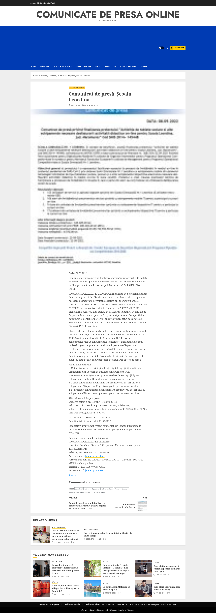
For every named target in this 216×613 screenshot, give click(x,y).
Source (72, 475)
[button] (166, 47)
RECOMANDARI (58, 562)
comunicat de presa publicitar (80, 492)
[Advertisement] (91, 44)
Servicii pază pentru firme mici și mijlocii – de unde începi (108, 534)
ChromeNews (116, 610)
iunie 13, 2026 (110, 593)
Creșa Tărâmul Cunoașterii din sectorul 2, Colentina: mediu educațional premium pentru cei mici (66, 534)
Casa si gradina (128, 66)
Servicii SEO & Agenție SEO (51, 604)
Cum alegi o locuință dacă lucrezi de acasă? (167, 588)
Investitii (109, 66)
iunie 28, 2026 (161, 575)
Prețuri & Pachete (168, 604)
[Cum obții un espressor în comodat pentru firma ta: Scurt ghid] (143, 568)
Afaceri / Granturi (77, 88)
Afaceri (105, 562)
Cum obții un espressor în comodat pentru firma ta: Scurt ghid (167, 569)
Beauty (98, 66)
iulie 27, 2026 (110, 577)
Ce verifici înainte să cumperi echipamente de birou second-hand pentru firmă (65, 569)
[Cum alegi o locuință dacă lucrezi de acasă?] (143, 588)
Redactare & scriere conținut (146, 604)
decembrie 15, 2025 (61, 542)
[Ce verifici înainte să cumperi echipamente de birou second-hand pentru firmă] (41, 568)
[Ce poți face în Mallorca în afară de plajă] (92, 588)
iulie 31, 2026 (59, 577)
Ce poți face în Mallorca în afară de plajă (116, 588)
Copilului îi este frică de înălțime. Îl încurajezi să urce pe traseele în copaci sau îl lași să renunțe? (116, 569)
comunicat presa (99, 492)
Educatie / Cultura (62, 66)
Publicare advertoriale (95, 604)
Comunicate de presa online (108, 14)
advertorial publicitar (92, 489)
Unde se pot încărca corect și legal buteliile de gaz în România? (66, 588)
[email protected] (94, 455)
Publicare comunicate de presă (119, 604)
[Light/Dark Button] (161, 48)
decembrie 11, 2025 (93, 539)
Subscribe (179, 48)
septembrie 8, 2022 (91, 105)
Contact (144, 66)
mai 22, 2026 (161, 593)
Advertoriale (82, 66)
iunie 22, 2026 (59, 594)
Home (33, 66)
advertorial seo (107, 489)
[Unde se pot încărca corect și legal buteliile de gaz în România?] (41, 588)
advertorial (75, 105)
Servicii (43, 66)
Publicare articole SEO (74, 604)
